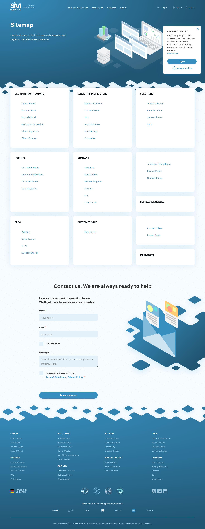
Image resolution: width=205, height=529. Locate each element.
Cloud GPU (15, 442)
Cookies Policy (154, 177)
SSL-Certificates (65, 474)
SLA (86, 195)
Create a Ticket (112, 450)
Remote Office (154, 110)
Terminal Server (155, 103)
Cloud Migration (30, 131)
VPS (86, 117)
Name (42, 310)
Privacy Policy (154, 170)
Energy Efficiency (160, 466)
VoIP (149, 124)
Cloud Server (28, 103)
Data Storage (91, 131)
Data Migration (29, 188)
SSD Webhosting (30, 167)
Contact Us (90, 202)
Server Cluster (154, 117)
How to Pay (90, 231)
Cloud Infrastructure (29, 93)
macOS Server (17, 470)
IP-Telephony (64, 438)
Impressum (147, 255)
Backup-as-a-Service (32, 124)
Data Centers (91, 174)
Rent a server (64, 458)
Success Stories (30, 252)
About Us (89, 167)
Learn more (172, 52)
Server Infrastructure (92, 93)
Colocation (90, 138)
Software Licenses (152, 201)
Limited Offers (154, 228)
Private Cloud (29, 110)
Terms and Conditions (158, 163)
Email (42, 327)
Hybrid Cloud (29, 117)
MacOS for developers (68, 454)
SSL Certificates (30, 181)
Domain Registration (32, 174)
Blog (18, 222)
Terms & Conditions (161, 438)
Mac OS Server (92, 124)
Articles (26, 231)
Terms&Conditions (56, 377)
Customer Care (87, 222)
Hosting (20, 158)
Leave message (68, 395)
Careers (88, 188)
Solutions (146, 93)
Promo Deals (153, 235)
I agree (182, 61)
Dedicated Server (93, 103)
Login (164, 7)
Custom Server (92, 110)
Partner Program (93, 181)
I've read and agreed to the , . (65, 375)
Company (83, 158)
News (24, 245)
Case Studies (28, 238)
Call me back (53, 343)
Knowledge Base (112, 442)
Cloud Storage (29, 138)
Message (44, 352)
